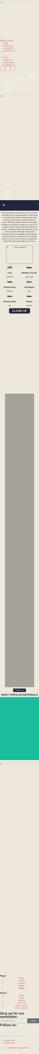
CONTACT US (9, 51)
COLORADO (10, 728)
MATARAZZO (10, 707)
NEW (6, 43)
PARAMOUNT (29, 728)
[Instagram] (14, 1029)
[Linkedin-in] (19, 1029)
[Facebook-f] (2, 1029)
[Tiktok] (31, 1029)
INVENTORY (9, 48)
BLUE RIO (29, 707)
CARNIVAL (29, 749)
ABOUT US (8, 46)
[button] (19, 352)
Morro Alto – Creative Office (19, 1048)
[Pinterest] (8, 1029)
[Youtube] (25, 1029)
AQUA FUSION (9, 749)
